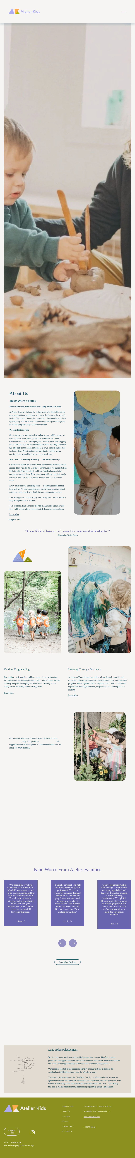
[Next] (73, 943)
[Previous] (62, 943)
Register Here (11, 1131)
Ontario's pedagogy (47, 741)
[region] (67, 904)
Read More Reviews (67, 962)
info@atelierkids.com (92, 1116)
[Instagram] (33, 1132)
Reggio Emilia (15, 741)
